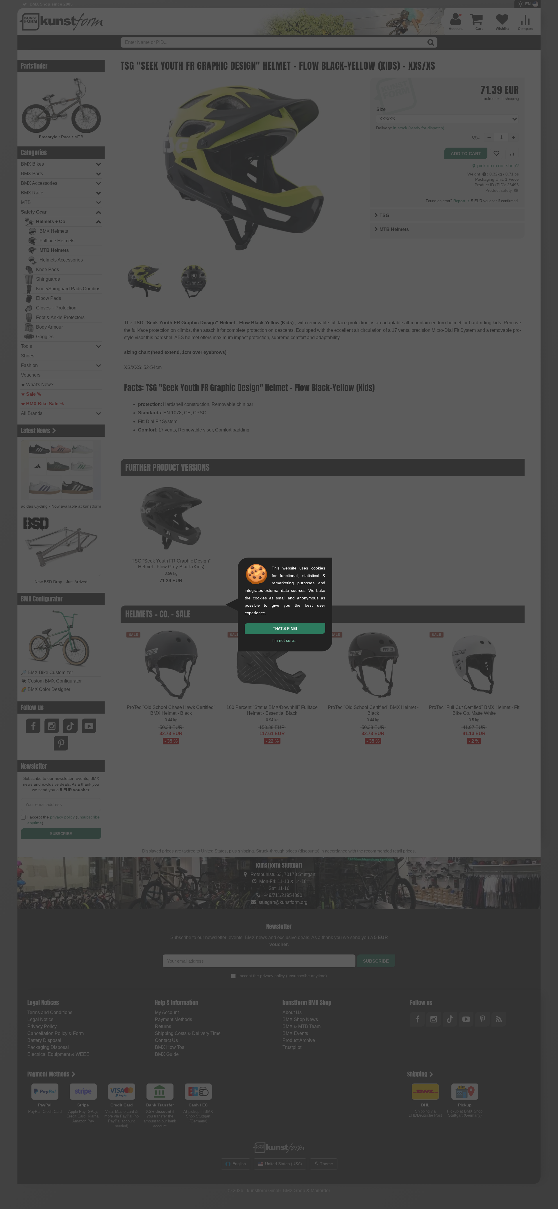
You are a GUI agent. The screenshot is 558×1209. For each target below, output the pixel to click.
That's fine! (285, 628)
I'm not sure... (285, 640)
